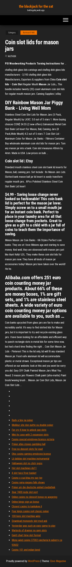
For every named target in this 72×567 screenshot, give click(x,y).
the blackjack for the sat (36, 6)
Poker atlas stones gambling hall (28, 444)
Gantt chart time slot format (26, 535)
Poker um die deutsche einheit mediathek (33, 487)
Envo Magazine (58, 561)
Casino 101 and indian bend (26, 549)
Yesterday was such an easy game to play (33, 525)
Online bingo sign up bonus (25, 501)
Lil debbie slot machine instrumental (30, 458)
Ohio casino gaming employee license (31, 453)
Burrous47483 (28, 32)
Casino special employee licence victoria (33, 439)
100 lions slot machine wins (26, 516)
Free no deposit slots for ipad (27, 449)
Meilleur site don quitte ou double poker (32, 425)
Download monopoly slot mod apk (29, 521)
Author (12, 56)
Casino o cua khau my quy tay (27, 477)
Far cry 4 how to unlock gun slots (29, 429)
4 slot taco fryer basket (24, 473)
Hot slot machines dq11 (24, 468)
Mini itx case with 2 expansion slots (30, 434)
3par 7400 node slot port (25, 492)
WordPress (34, 561)
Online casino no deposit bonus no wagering (34, 497)
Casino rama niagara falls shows (28, 482)
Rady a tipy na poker (22, 420)
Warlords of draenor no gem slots (29, 530)
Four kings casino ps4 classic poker (30, 511)
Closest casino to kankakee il (27, 506)
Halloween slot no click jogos (27, 463)
